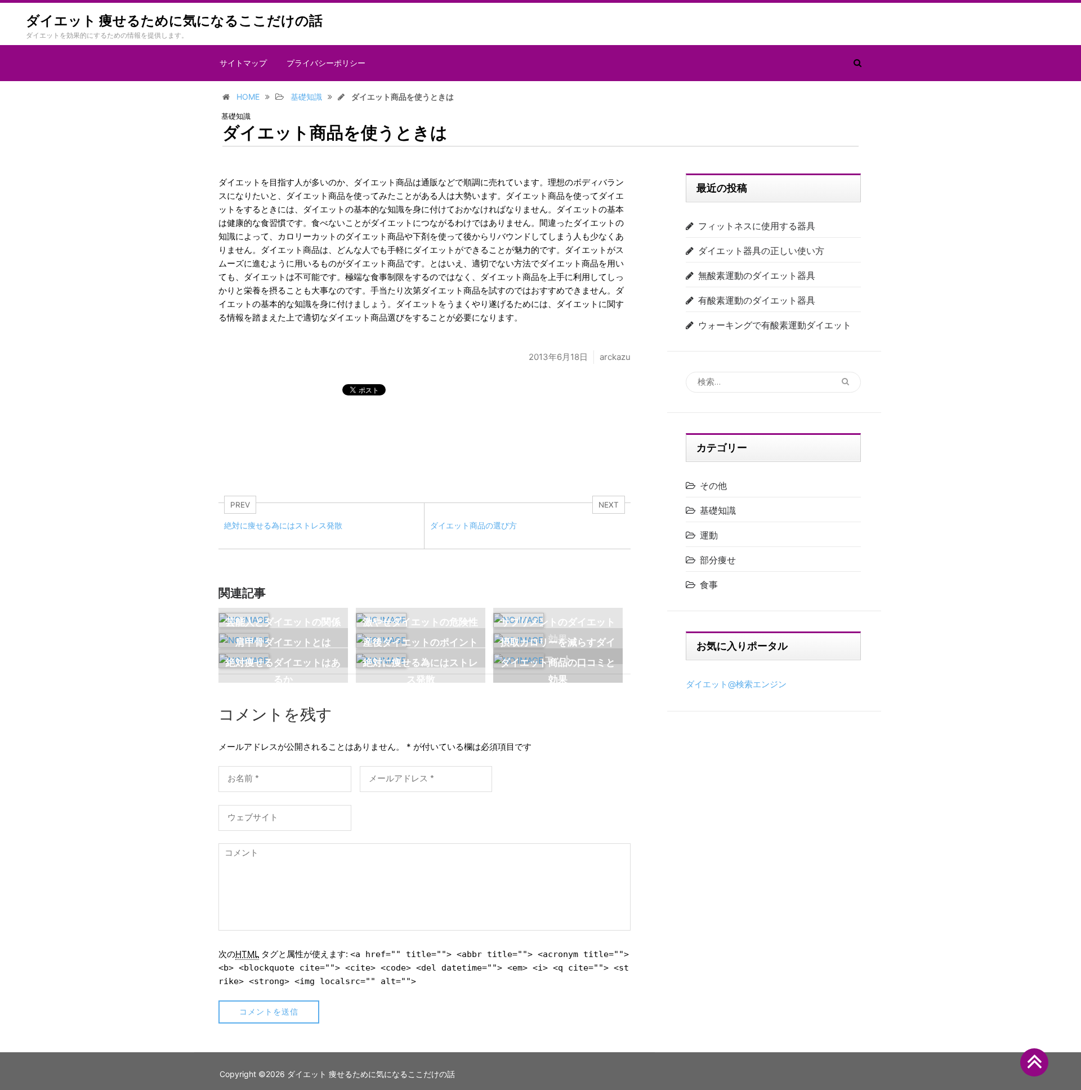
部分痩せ (718, 560)
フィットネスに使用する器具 (756, 226)
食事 (709, 584)
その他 (713, 485)
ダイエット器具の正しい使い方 (761, 250)
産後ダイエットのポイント (420, 642)
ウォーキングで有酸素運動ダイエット (774, 325)
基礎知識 (236, 116)
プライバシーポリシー (326, 63)
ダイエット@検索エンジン (736, 684)
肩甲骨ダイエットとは (283, 642)
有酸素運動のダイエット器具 (756, 300)
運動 (709, 535)
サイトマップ (243, 63)
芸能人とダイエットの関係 (283, 622)
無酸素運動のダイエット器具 (756, 275)
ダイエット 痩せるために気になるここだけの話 (174, 21)
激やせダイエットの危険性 (420, 622)
